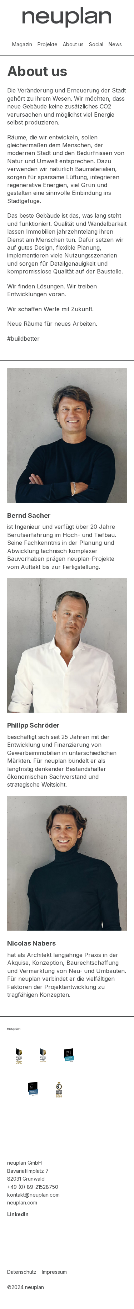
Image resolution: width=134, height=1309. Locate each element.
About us (73, 44)
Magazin (22, 44)
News (115, 44)
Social (96, 44)
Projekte (48, 44)
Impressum (54, 1272)
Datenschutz (21, 1272)
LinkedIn (18, 1214)
